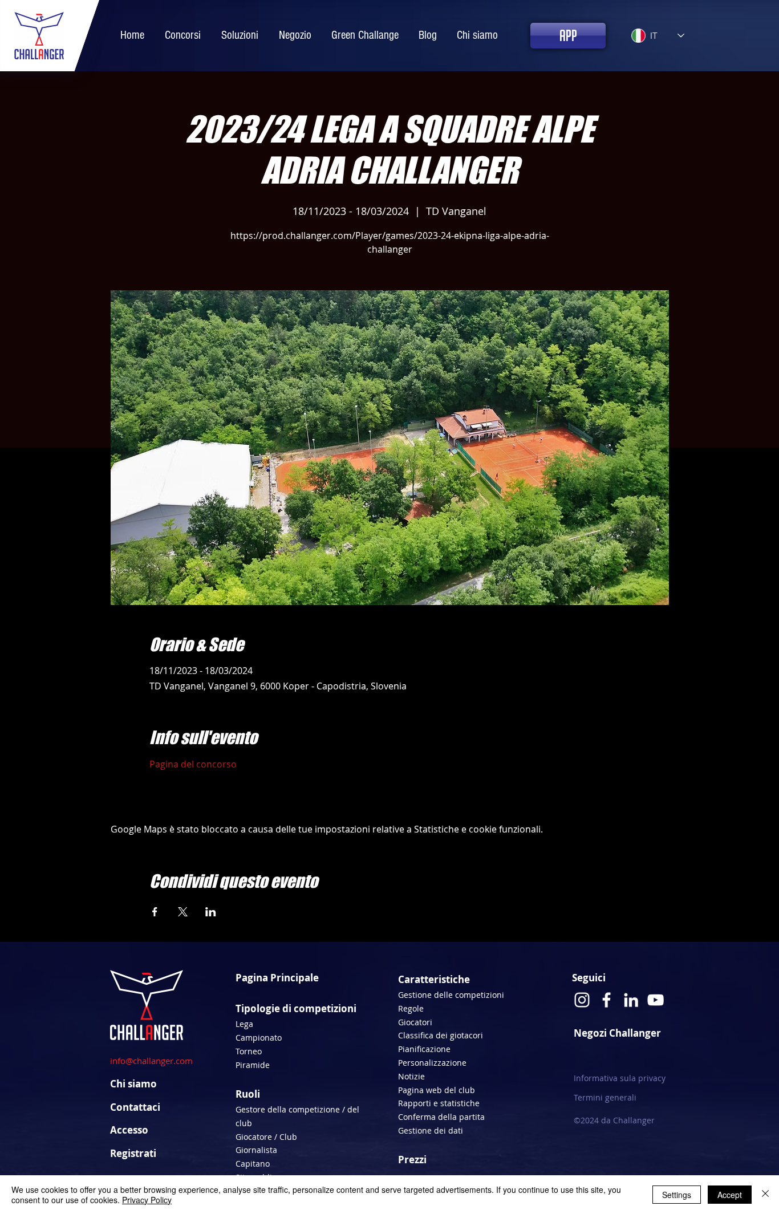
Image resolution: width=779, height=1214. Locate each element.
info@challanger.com (151, 1060)
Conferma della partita (441, 1116)
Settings (676, 1194)
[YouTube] (656, 1000)
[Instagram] (582, 1000)
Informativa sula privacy (620, 1078)
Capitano (253, 1163)
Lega (244, 1023)
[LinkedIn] (631, 1000)
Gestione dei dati (430, 1130)
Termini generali (605, 1097)
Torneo (249, 1051)
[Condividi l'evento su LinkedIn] (210, 911)
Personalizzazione (432, 1062)
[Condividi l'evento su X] (182, 911)
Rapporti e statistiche (439, 1103)
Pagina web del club (436, 1090)
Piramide (253, 1064)
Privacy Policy (147, 1199)
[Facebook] (606, 1000)
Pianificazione (424, 1049)
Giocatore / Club (266, 1136)
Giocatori (415, 1022)
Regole (411, 1008)
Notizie (411, 1076)
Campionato (259, 1037)
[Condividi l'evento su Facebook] (154, 911)
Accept (729, 1194)
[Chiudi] (765, 1194)
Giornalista (256, 1149)
